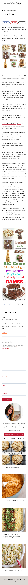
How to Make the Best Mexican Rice (14, 501)
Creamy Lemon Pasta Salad (13, 570)
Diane (7, 18)
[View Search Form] (23, 4)
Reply (4, 332)
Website (4, 394)
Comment (5, 349)
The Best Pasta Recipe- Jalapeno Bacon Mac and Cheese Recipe (12, 536)
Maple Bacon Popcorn (8, 82)
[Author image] (3, 18)
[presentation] (14, 453)
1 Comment (23, 18)
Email (4, 385)
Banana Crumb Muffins (11, 468)
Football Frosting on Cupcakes (11, 115)
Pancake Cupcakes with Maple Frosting (14, 104)
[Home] (2, 10)
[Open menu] (5, 3)
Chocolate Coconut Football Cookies (13, 143)
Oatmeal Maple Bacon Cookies (11, 152)
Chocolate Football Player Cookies (12, 91)
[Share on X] (22, 22)
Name (4, 377)
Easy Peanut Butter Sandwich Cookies (13, 133)
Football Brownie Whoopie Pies (11, 124)
